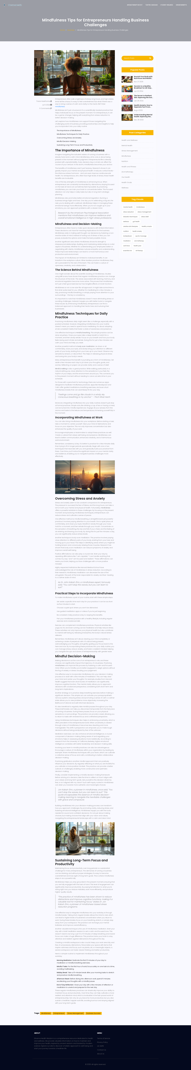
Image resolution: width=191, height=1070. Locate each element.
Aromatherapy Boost (134, 5)
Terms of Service (103, 1038)
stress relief (145, 217)
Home (62, 30)
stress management (144, 212)
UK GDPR (100, 1046)
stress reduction (128, 212)
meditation (127, 241)
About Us (100, 1054)
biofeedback (127, 236)
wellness (126, 221)
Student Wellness (166, 5)
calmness (126, 246)
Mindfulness (46, 1013)
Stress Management (75, 1013)
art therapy (139, 251)
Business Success (93, 1013)
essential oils (127, 251)
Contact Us (101, 1050)
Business (71, 30)
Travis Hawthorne (43, 101)
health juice (137, 246)
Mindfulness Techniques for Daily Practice (73, 134)
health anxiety (137, 231)
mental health (128, 207)
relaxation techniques (130, 217)
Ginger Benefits (181, 5)
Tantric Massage (151, 5)
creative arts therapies (130, 226)
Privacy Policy (102, 1042)
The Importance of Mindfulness (69, 130)
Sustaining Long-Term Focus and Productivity (75, 145)
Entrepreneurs (58, 1013)
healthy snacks (147, 226)
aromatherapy (139, 241)
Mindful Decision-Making (66, 141)
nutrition (126, 231)
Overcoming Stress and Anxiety (69, 138)
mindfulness (60, 106)
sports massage (140, 236)
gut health (136, 221)
